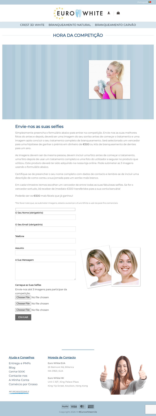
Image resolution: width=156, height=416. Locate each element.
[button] (108, 12)
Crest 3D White (32, 24)
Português (142, 2)
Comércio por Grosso (23, 384)
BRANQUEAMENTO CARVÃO (115, 24)
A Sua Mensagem (24, 260)
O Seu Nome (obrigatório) (29, 212)
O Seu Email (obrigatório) (29, 224)
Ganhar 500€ (17, 371)
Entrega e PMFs (20, 363)
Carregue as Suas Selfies (28, 285)
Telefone (19, 236)
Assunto (19, 248)
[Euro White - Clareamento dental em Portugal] (78, 13)
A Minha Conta (19, 380)
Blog (12, 367)
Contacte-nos (18, 375)
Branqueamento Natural (70, 24)
